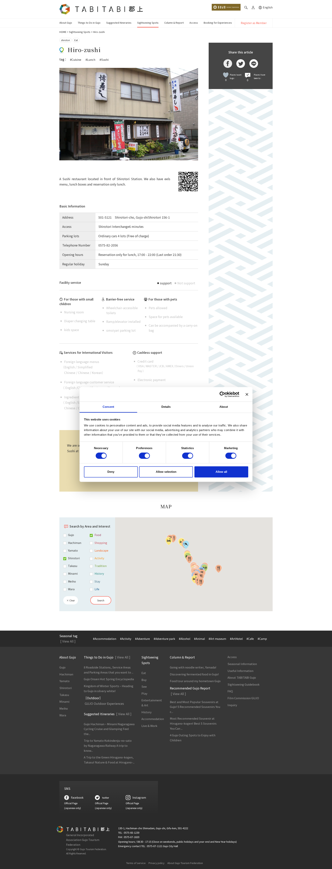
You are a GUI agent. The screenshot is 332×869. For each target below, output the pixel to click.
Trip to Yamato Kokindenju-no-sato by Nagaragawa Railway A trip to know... (108, 745)
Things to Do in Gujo (89, 22)
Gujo (62, 667)
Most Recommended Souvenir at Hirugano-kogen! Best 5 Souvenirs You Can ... (193, 723)
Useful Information (240, 671)
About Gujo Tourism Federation (185, 863)
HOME (62, 32)
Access (193, 22)
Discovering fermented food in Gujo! (194, 674)
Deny (110, 471)
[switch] (144, 456)
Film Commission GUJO (243, 698)
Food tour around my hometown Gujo (195, 681)
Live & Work (149, 726)
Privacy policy (156, 863)
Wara (62, 715)
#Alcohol (184, 639)
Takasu (64, 695)
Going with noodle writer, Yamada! (193, 667)
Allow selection (166, 471)
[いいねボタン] (226, 75)
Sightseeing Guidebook (243, 684)
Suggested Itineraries (118, 22)
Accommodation (152, 719)
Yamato (64, 681)
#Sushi (104, 59)
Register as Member (254, 23)
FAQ (230, 691)
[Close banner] (247, 394)
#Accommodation (104, 639)
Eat (76, 40)
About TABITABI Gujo (241, 677)
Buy (144, 680)
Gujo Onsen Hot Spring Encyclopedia (109, 679)
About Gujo (65, 22)
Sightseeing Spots (148, 22)
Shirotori (65, 688)
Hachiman (66, 674)
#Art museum (217, 639)
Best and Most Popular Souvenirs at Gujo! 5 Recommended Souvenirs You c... (195, 707)
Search (100, 600)
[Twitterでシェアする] (240, 63)
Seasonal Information (242, 664)
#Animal (199, 639)
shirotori (65, 40)
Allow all (221, 471)
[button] (168, 541)
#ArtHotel (236, 639)
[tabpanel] (128, 114)
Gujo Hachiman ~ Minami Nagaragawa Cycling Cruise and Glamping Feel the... (109, 729)
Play (144, 693)
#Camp (262, 639)
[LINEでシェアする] (253, 63)
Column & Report (174, 22)
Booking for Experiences (218, 22)
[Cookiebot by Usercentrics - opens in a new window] (222, 394)
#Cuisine (75, 59)
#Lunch (90, 59)
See (144, 686)
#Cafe (250, 639)
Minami (64, 701)
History (146, 712)
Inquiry (232, 705)
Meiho (63, 708)
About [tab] (223, 406)
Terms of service (136, 863)
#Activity (125, 639)
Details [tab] (166, 406)
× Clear (70, 600)
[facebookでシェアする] (227, 63)
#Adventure (142, 639)
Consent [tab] (108, 406)
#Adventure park (164, 639)
